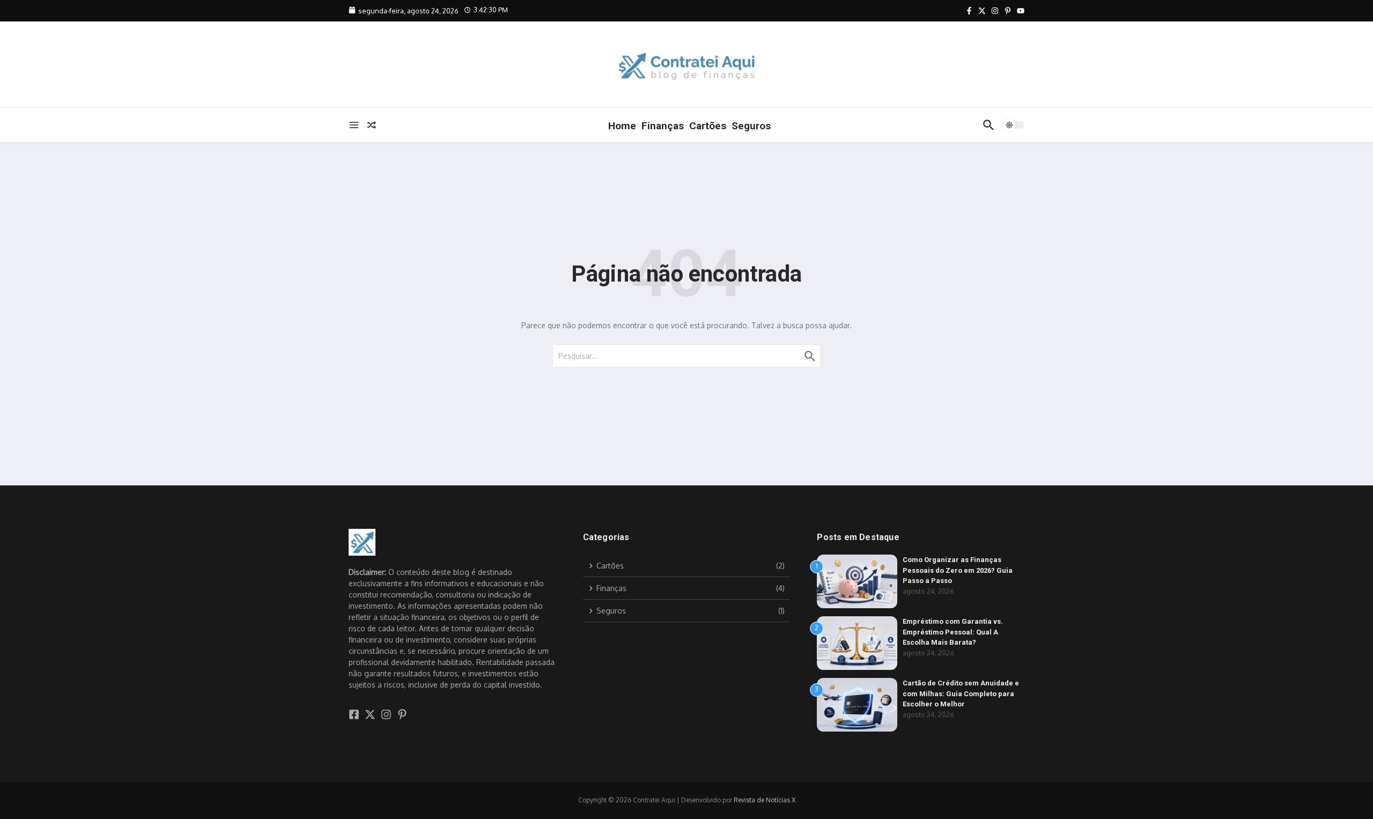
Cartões (707, 126)
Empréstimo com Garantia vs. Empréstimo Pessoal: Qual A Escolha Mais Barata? (953, 631)
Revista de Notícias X (764, 800)
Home (622, 126)
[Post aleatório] (371, 125)
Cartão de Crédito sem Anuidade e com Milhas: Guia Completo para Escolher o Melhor (961, 693)
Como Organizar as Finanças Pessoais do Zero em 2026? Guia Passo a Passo (958, 570)
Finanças (662, 126)
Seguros (751, 126)
